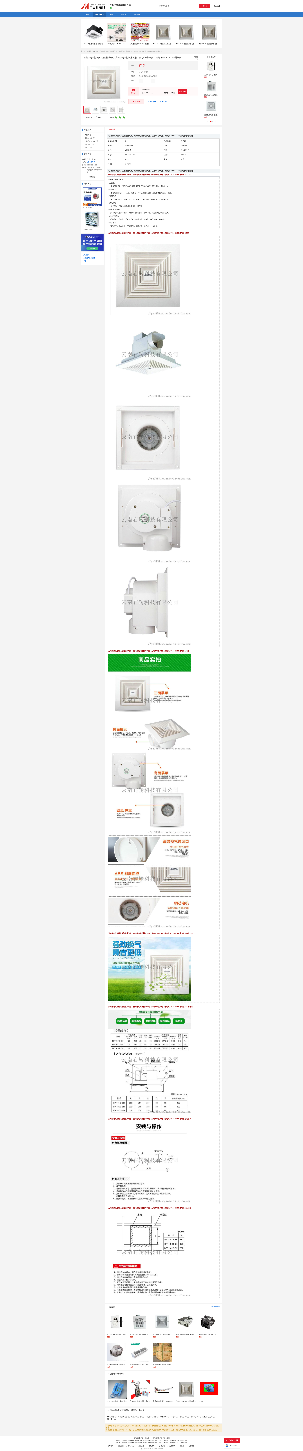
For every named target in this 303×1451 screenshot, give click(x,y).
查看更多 (92, 177)
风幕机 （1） (89, 135)
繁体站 (182, 1446)
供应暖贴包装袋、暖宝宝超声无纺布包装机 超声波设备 (147, 1401)
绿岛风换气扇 (112, 1416)
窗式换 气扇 (111, 1419)
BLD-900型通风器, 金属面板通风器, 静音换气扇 (98, 44)
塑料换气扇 (164, 1416)
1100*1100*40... (88, 230)
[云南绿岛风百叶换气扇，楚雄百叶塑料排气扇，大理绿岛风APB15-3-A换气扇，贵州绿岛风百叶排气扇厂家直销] (211, 66)
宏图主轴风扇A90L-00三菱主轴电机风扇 (142, 44)
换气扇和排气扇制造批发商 (161, 1438)
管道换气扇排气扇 (138, 1416)
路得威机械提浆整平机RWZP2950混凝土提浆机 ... (168, 1401)
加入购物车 (152, 101)
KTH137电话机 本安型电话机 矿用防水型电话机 (122, 1401)
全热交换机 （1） (90, 138)
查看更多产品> (215, 1307)
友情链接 (191, 1446)
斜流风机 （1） (89, 144)
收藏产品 (89, 117)
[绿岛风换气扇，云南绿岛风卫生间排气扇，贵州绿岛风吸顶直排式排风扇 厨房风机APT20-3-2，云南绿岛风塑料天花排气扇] (211, 106)
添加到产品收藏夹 (89, 258)
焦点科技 (154, 1449)
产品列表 (88, 51)
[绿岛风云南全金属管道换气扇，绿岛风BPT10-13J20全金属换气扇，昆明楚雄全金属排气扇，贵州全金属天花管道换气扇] (211, 86)
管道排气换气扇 (124, 1416)
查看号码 (182, 91)
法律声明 (172, 1446)
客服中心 (131, 1446)
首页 (82, 51)
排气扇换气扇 (184, 1416)
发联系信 (136, 101)
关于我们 (110, 1446)
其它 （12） (88, 147)
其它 (94, 51)
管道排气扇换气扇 (152, 1416)
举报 (99, 117)
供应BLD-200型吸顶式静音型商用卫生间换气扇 (168, 44)
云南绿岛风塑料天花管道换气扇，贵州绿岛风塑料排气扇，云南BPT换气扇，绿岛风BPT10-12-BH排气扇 (154, 1440)
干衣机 (201, 1401)
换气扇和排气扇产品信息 (141, 1438)
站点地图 (141, 1446)
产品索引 (86, 255)
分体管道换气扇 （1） (92, 141)
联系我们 (121, 1446)
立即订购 (163, 101)
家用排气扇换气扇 (208, 1416)
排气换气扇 (174, 1416)
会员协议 (162, 1446)
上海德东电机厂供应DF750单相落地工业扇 (120, 44)
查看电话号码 (91, 162)
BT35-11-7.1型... (88, 207)
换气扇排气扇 (196, 1416)
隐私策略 (151, 1446)
